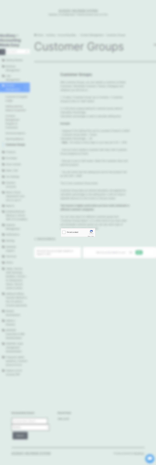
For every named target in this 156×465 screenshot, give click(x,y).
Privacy (89, 236)
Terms (92, 236)
